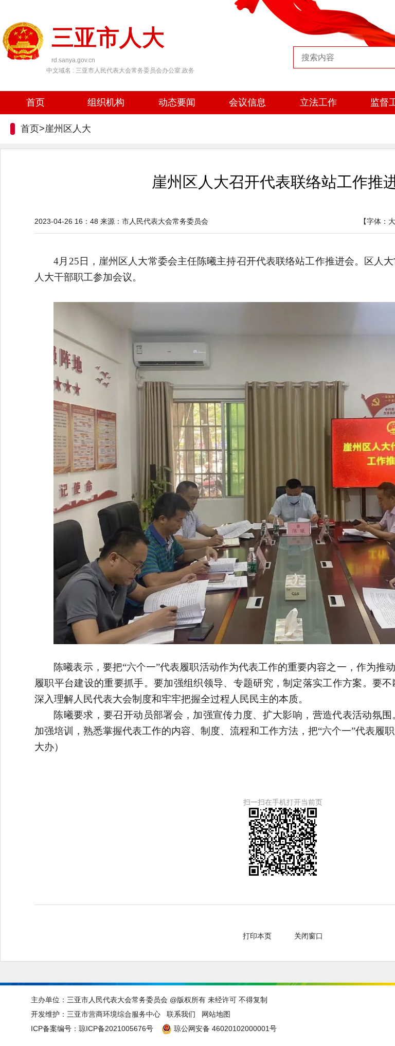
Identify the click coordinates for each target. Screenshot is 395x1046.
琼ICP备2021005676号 (116, 1028)
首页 (35, 102)
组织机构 (105, 102)
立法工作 (318, 102)
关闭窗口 (308, 936)
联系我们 (181, 1014)
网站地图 (216, 1014)
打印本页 (257, 936)
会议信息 (247, 102)
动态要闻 (176, 102)
